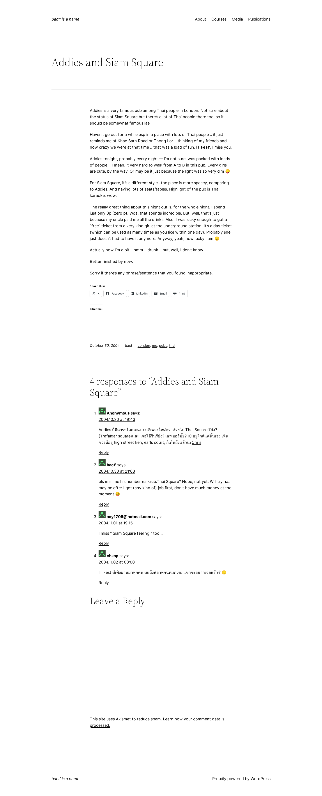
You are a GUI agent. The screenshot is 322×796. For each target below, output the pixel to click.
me (154, 345)
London (144, 345)
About (200, 19)
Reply (104, 452)
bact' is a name (65, 19)
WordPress (261, 778)
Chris (196, 442)
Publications (259, 19)
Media (237, 19)
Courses (218, 19)
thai (172, 345)
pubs (163, 345)
